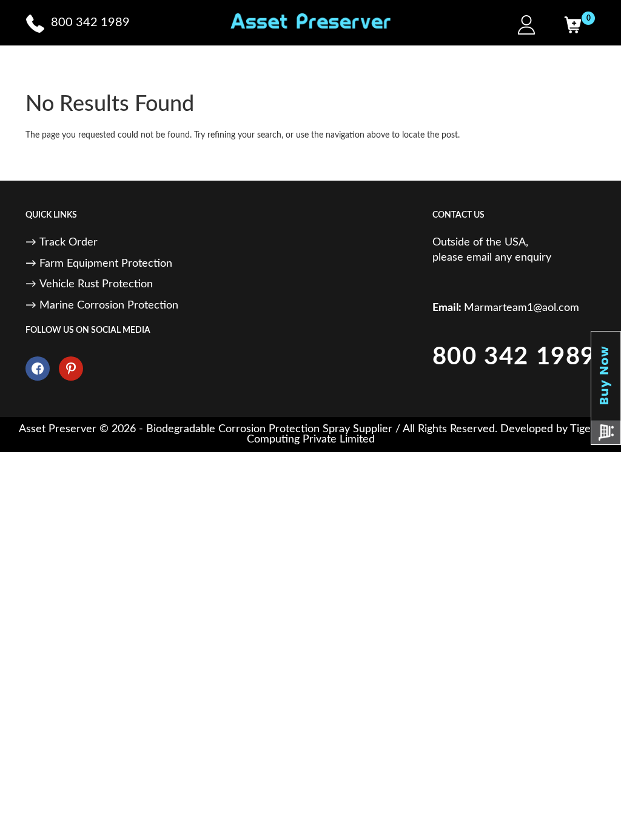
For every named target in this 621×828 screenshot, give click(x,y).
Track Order (68, 242)
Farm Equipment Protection (105, 263)
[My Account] (526, 25)
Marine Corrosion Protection (108, 305)
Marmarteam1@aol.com (521, 307)
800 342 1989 (514, 357)
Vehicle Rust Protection (96, 284)
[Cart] (572, 25)
